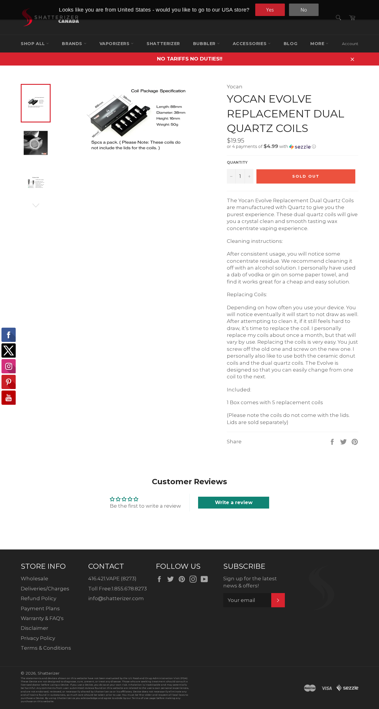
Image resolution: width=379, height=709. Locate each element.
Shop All (33, 43)
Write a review (234, 502)
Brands (72, 43)
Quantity (237, 162)
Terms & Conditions (46, 648)
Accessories (250, 43)
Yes (270, 10)
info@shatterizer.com (116, 598)
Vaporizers (115, 43)
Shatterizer (163, 43)
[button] (292, 146)
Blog (290, 43)
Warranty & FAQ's (42, 618)
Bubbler (205, 43)
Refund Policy (38, 598)
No (304, 10)
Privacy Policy (38, 638)
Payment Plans (40, 608)
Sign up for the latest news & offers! (250, 582)
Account (350, 43)
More (318, 43)
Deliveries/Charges (45, 589)
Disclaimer (34, 628)
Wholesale (34, 578)
